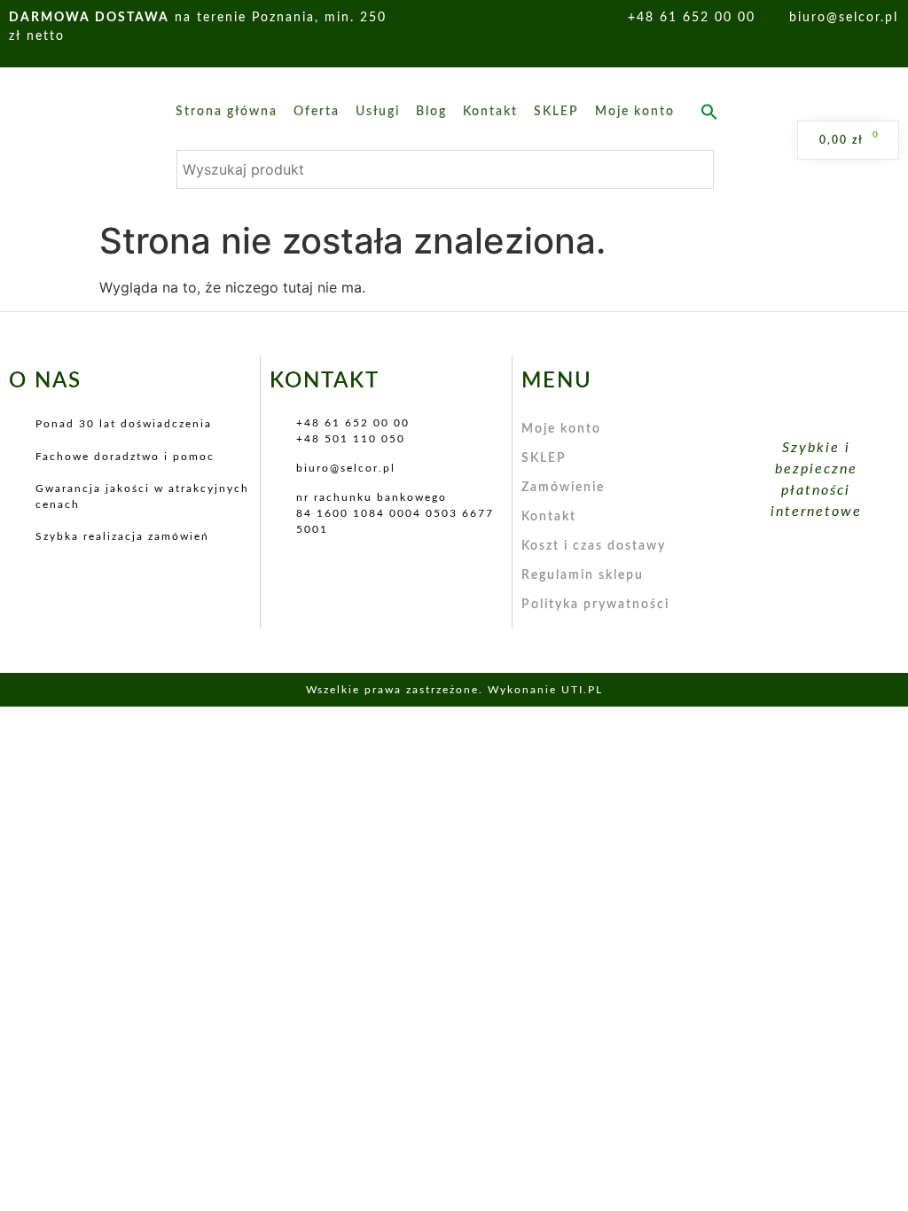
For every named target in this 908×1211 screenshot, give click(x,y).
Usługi (378, 111)
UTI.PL (582, 689)
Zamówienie (563, 487)
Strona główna (227, 111)
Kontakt (490, 111)
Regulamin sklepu (582, 575)
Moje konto (635, 111)
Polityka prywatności (595, 604)
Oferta (317, 111)
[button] (709, 111)
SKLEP (556, 111)
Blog (431, 111)
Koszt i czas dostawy (593, 546)
